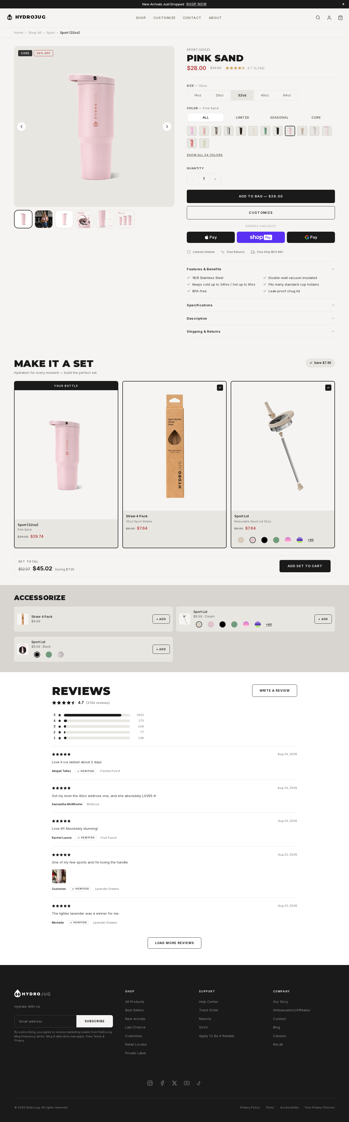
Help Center (208, 1002)
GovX (203, 1027)
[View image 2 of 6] (43, 219)
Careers (279, 1036)
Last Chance (135, 1027)
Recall (278, 1044)
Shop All (34, 33)
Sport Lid (200, 612)
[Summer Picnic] (192, 143)
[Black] (278, 131)
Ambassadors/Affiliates (291, 1010)
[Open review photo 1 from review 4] (59, 876)
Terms (270, 1107)
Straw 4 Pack (41, 616)
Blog (276, 1027)
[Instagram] (150, 1083)
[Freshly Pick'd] (204, 143)
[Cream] (253, 131)
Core (316, 117)
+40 (311, 540)
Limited (242, 117)
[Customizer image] (64, 219)
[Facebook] (162, 1083)
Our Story (280, 1002)
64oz (287, 95)
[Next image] (167, 126)
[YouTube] (186, 1083)
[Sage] (265, 131)
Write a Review (275, 690)
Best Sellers (134, 1010)
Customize (261, 212)
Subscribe (95, 1021)
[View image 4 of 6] (84, 219)
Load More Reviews (174, 943)
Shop (141, 17)
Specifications (200, 305)
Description (197, 318)
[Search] (317, 17)
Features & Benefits (204, 269)
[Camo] (314, 131)
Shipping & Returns (203, 331)
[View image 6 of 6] (125, 219)
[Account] (329, 18)
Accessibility (289, 1107)
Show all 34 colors (205, 155)
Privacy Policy (250, 1107)
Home (18, 33)
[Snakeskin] (241, 131)
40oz (265, 95)
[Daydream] (192, 131)
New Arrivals (135, 1019)
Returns (205, 1019)
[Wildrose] (327, 131)
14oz (197, 95)
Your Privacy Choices (320, 1107)
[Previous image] (21, 126)
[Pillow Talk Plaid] (204, 131)
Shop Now (196, 4)
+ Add (161, 619)
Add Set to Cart (305, 566)
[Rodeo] (302, 131)
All (206, 117)
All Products (134, 1002)
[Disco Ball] (229, 131)
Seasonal (279, 117)
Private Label (135, 1053)
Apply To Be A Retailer (217, 1036)
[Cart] (340, 18)
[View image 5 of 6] (105, 219)
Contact (279, 1019)
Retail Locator (136, 1044)
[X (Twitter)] (174, 1083)
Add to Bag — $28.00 (261, 196)
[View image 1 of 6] (23, 219)
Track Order (208, 1010)
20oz (220, 95)
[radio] (241, 540)
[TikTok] (199, 1083)
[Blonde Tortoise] (216, 131)
